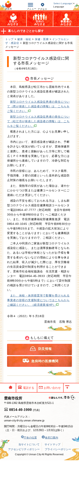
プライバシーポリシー (58, 449)
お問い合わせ (52, 387)
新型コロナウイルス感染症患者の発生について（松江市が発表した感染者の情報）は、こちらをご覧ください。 (38, 121)
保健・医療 (42, 39)
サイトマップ (52, 444)
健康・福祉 (24, 39)
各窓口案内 (51, 437)
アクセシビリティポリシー (24, 449)
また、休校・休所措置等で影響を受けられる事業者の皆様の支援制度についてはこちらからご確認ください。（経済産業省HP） (38, 300)
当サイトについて (29, 444)
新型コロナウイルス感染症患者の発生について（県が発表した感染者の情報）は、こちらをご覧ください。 (38, 106)
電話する (28, 387)
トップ (9, 39)
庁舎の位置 (30, 437)
